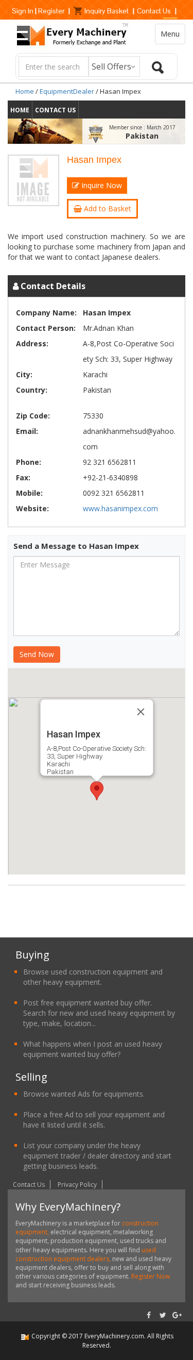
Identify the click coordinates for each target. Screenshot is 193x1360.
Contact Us (154, 10)
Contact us (55, 110)
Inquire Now (100, 185)
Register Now (150, 1276)
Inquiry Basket (106, 10)
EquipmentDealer (67, 91)
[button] (97, 790)
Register (51, 10)
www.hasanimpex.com (120, 508)
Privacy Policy (77, 1184)
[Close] (140, 711)
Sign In (22, 10)
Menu (170, 34)
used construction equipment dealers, (85, 1254)
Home (24, 91)
